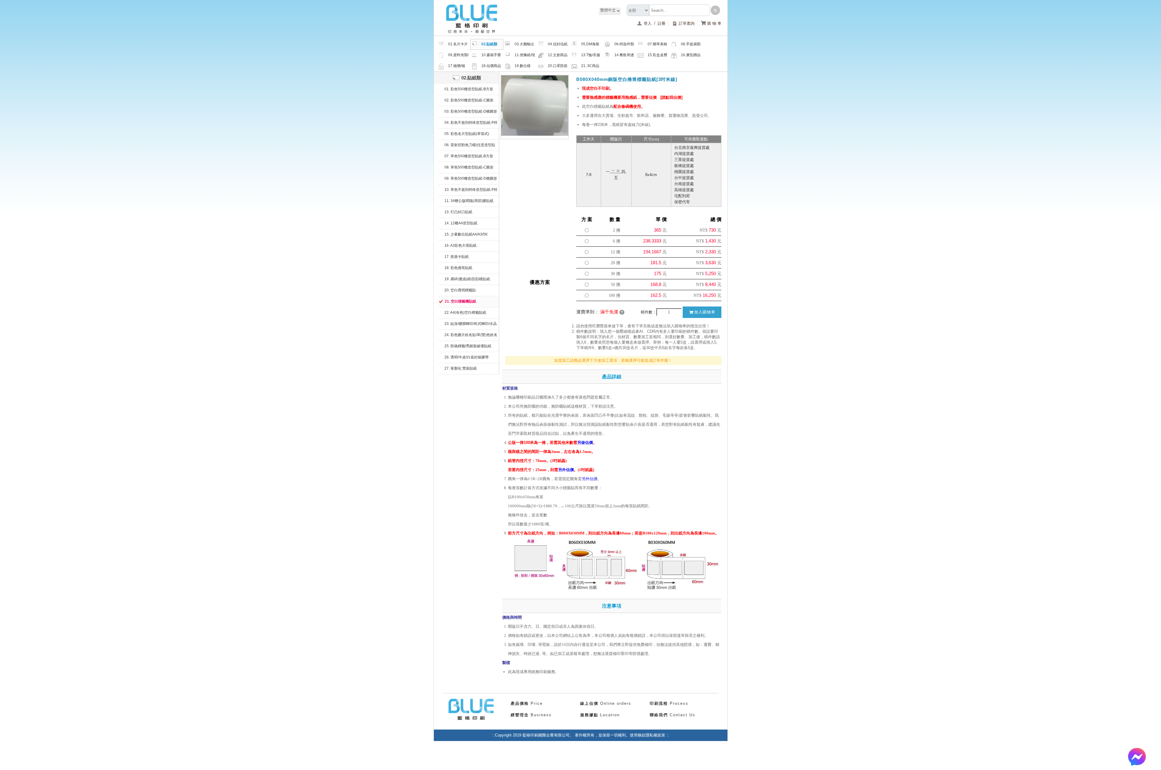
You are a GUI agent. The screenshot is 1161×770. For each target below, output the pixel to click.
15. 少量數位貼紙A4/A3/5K (466, 234)
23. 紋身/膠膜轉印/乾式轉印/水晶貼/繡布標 (470, 325)
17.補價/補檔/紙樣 (456, 68)
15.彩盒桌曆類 (657, 57)
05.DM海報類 (590, 46)
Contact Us (672, 715)
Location (600, 715)
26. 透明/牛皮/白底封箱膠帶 (466, 357)
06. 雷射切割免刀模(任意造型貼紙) (469, 147)
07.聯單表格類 (657, 46)
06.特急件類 (624, 44)
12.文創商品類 (557, 57)
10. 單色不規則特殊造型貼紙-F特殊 (470, 191)
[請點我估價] (671, 97)
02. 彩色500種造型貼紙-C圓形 (468, 100)
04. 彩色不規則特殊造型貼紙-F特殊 (470, 124)
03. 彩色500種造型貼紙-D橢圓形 (470, 111)
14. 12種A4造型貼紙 (460, 223)
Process (669, 703)
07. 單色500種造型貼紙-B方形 (468, 156)
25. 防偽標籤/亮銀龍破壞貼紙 (467, 346)
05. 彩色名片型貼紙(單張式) (466, 134)
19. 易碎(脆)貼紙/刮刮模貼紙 (467, 279)
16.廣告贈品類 (691, 57)
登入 (648, 23)
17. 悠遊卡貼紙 (456, 257)
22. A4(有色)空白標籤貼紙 (465, 312)
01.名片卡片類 (458, 46)
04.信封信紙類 (557, 46)
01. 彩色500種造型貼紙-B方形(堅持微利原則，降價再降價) (468, 91)
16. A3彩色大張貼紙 (460, 245)
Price (527, 703)
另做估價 (585, 442)
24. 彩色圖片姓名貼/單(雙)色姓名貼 (470, 337)
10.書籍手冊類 (491, 57)
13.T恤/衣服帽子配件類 (590, 57)
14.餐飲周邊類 (624, 57)
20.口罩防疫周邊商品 (557, 68)
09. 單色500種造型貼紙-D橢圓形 (470, 178)
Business (531, 715)
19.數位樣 (523, 66)
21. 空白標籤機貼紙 (460, 301)
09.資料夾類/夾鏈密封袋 (458, 57)
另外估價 (566, 469)
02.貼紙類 (489, 44)
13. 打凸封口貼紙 (458, 212)
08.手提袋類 (691, 44)
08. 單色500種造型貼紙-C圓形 (468, 167)
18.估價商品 (491, 66)
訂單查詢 (686, 23)
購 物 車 (711, 23)
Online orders (605, 703)
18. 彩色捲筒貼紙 (458, 268)
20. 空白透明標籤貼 (460, 290)
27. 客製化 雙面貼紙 (460, 368)
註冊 (661, 23)
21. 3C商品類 (590, 68)
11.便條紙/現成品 (525, 57)
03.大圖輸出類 (524, 46)
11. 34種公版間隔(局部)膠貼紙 (468, 201)
